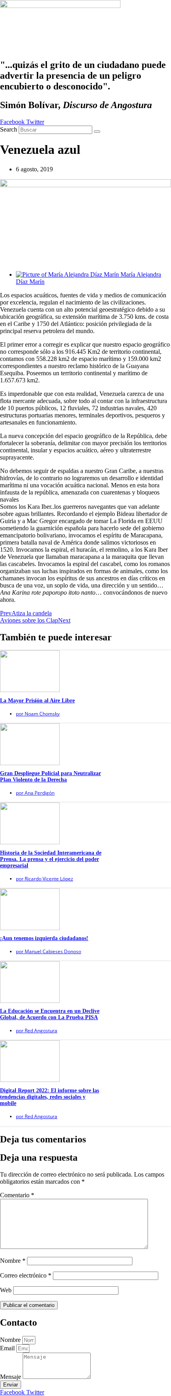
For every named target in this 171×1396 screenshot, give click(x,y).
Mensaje (11, 1376)
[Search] (97, 131)
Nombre (12, 1260)
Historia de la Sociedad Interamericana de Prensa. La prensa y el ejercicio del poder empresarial (50, 859)
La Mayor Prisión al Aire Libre (37, 701)
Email (8, 1348)
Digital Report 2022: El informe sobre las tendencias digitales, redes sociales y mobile (49, 1097)
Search (8, 129)
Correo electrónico (25, 1275)
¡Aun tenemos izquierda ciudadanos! (44, 938)
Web (6, 1290)
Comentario (17, 1195)
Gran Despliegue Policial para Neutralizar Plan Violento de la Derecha (50, 776)
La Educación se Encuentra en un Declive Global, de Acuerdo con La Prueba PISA (49, 1014)
